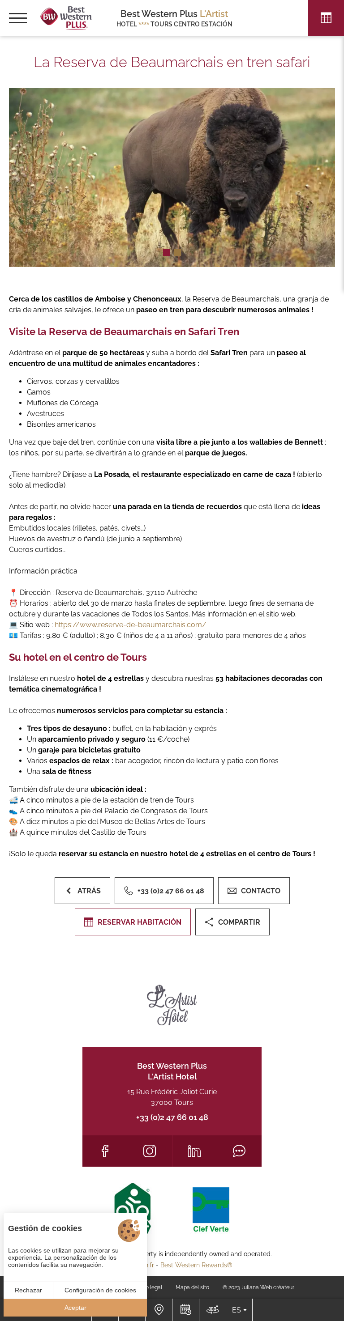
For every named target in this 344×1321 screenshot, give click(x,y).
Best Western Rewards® (196, 1265)
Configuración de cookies (100, 1290)
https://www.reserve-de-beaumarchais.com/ (130, 624)
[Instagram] (149, 1151)
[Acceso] (158, 1310)
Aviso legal (148, 1287)
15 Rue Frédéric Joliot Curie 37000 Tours (172, 1097)
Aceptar (75, 1307)
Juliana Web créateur (267, 1287)
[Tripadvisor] (239, 1151)
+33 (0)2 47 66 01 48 (172, 1117)
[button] (166, 252)
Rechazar (28, 1290)
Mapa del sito (192, 1287)
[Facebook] (104, 1151)
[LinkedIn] (194, 1151)
